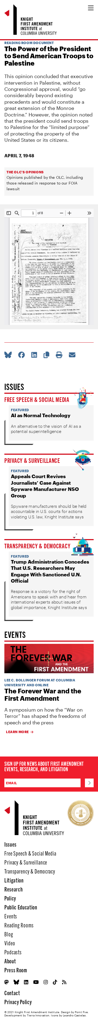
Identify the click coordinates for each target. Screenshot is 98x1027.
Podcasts (13, 951)
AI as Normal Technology (41, 415)
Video (9, 942)
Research (13, 889)
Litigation (14, 880)
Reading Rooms (18, 924)
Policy (10, 898)
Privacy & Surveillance (32, 460)
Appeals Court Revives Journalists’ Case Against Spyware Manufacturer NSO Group (45, 485)
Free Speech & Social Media (36, 399)
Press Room (15, 969)
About (10, 960)
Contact (12, 992)
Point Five (81, 1012)
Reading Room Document (29, 43)
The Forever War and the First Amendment (42, 694)
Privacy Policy (18, 1001)
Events (10, 916)
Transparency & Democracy (37, 545)
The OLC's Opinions (25, 172)
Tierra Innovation (38, 1015)
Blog (8, 933)
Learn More (17, 732)
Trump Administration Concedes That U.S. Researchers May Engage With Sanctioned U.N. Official (50, 571)
